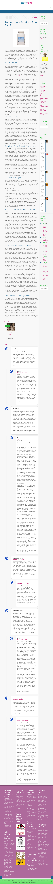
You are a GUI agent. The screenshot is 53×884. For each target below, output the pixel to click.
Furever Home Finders (30, 834)
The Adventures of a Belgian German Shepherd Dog (43, 859)
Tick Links (42, 109)
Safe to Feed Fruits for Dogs (20, 807)
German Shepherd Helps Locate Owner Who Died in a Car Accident (9, 801)
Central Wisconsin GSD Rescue (31, 798)
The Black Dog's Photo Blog (42, 862)
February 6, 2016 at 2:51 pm (22, 372)
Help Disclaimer (43, 38)
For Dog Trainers (42, 796)
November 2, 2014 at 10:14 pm (18, 611)
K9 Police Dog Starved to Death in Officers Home (9, 850)
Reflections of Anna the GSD (43, 847)
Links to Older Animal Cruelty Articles (9, 853)
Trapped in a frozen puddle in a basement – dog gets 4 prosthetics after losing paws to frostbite (9, 872)
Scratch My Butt (42, 852)
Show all (35, 17)
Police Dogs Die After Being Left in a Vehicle (9, 862)
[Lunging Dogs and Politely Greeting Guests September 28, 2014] (1, 878)
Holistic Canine (42, 841)
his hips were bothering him (18, 75)
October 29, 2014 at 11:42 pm (22, 720)
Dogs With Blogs (42, 836)
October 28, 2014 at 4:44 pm (18, 699)
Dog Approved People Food (19, 799)
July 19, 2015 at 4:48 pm (17, 409)
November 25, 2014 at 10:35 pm (23, 583)
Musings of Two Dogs (43, 844)
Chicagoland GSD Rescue (31, 801)
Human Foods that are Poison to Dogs (20, 802)
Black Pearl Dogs (31, 796)
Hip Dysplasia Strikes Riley (45, 259)
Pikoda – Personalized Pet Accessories (42, 807)
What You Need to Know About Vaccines (44, 115)
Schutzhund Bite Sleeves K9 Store (42, 810)
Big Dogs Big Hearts (43, 833)
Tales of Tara (41, 856)
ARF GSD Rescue (31, 795)
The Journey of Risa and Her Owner (43, 865)
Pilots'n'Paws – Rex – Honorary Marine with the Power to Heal (9, 820)
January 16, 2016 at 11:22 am (18, 350)
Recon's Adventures (43, 845)
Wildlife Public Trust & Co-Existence (32, 848)
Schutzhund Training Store (43, 813)
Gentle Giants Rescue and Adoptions (32, 837)
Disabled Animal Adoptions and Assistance (31, 831)
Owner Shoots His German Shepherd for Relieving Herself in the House (9, 857)
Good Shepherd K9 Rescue (31, 803)
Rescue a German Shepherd (31, 813)
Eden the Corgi (42, 837)
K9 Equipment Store (43, 800)
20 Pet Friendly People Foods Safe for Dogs (20, 796)
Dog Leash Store (42, 795)
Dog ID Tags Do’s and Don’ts (45, 253)
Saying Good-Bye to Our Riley (9, 333)
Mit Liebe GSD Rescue (30, 810)
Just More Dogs (42, 843)
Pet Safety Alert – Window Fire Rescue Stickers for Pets (43, 803)
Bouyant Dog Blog (42, 834)
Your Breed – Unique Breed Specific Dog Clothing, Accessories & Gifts (43, 817)
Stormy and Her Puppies (42, 854)
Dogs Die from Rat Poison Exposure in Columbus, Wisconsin (9, 842)
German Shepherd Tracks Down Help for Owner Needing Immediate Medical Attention (9, 814)
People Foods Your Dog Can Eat (20, 805)
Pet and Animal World (30, 845)
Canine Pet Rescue (31, 828)
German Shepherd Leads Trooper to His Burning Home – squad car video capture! (9, 807)
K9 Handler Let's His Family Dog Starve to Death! (9, 846)
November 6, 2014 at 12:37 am (23, 639)
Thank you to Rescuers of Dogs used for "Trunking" (9, 866)
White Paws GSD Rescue (31, 815)
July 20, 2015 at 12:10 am (21, 439)
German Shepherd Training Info (42, 839)
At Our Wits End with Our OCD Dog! (45, 245)
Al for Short (41, 832)
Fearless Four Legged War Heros (9, 797)
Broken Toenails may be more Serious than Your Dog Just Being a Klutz (45, 230)
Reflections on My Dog (42, 850)
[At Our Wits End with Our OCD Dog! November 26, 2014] (52, 878)
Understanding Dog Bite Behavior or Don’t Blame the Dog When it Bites (46, 275)
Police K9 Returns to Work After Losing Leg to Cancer (9, 825)
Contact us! (29, 866)
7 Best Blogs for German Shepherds (43, 830)
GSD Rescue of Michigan (30, 807)
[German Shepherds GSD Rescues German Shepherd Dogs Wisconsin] (26, 3)
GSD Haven (29, 805)
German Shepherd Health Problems (44, 98)
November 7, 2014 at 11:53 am (18, 559)
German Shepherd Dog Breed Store (42, 798)
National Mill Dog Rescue (31, 842)
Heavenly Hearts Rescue (31, 840)
